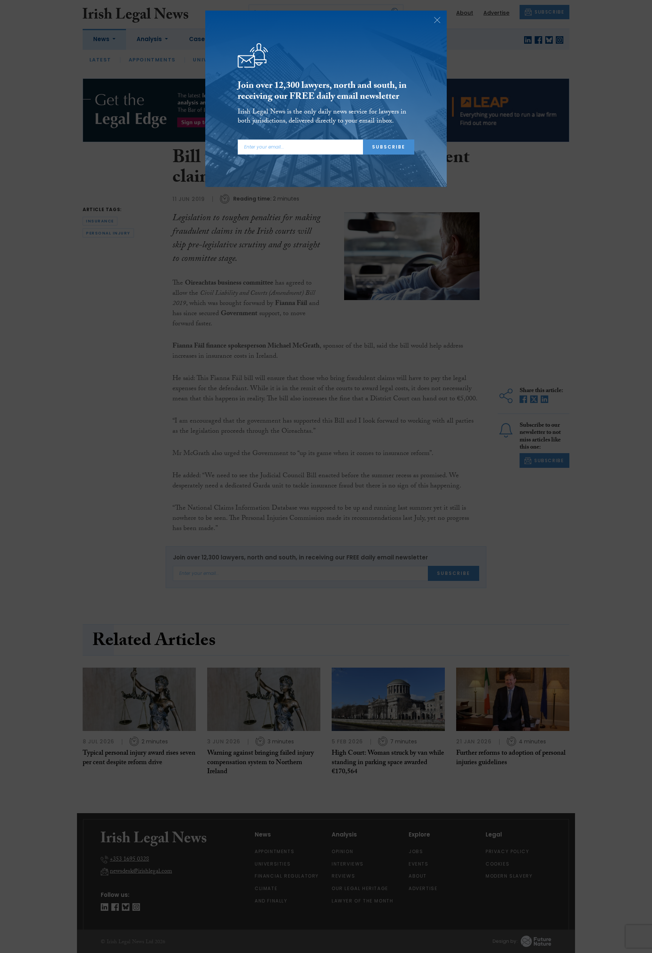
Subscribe (388, 147)
